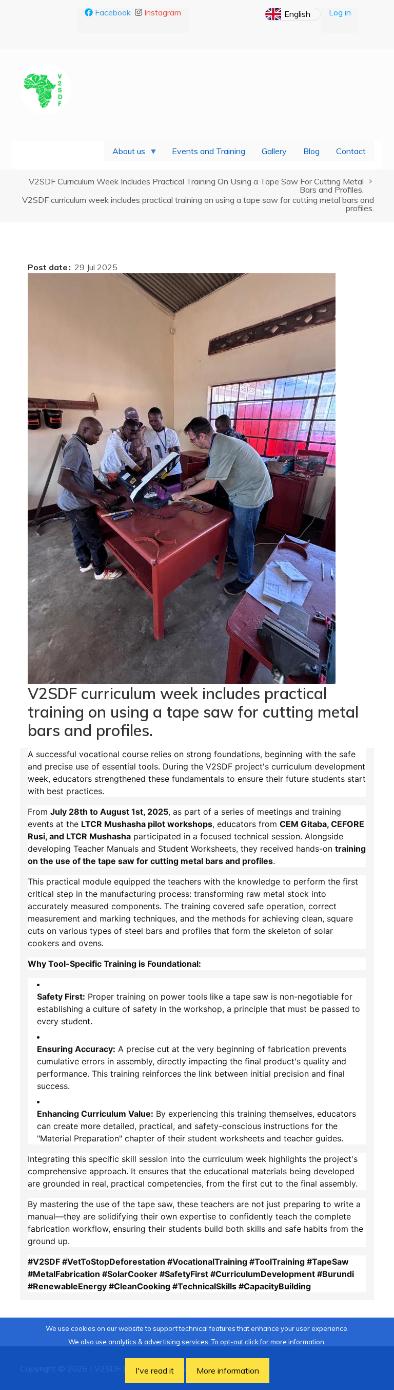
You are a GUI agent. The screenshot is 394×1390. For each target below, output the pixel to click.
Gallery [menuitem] (274, 151)
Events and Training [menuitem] (208, 151)
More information (227, 1370)
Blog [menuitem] (311, 151)
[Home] (45, 88)
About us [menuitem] (124, 153)
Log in (340, 12)
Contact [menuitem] (351, 151)
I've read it (154, 1370)
